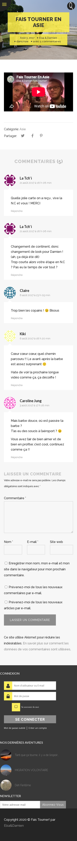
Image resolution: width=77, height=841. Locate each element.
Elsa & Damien (48, 37)
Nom (8, 542)
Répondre (17, 211)
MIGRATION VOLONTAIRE (31, 770)
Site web (56, 542)
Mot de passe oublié (14, 727)
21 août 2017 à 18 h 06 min (36, 231)
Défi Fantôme (23, 785)
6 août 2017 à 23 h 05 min (35, 295)
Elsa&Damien (14, 825)
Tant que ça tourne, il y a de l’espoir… (37, 755)
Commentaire (15, 498)
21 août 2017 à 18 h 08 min (36, 182)
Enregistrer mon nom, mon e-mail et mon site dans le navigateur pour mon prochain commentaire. (36, 569)
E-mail (32, 542)
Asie (25, 41)
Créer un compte (37, 727)
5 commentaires (50, 41)
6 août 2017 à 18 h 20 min (35, 338)
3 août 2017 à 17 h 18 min (34, 405)
